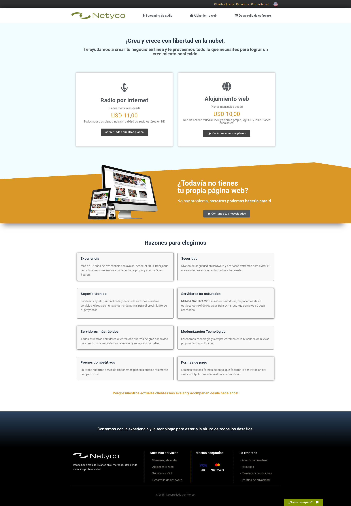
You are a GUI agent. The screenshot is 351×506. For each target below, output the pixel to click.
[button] (124, 132)
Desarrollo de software (254, 15)
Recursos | (243, 4)
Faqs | (232, 4)
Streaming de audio (158, 15)
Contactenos (260, 4)
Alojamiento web (205, 15)
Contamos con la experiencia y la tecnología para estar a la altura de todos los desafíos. (175, 429)
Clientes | (221, 4)
